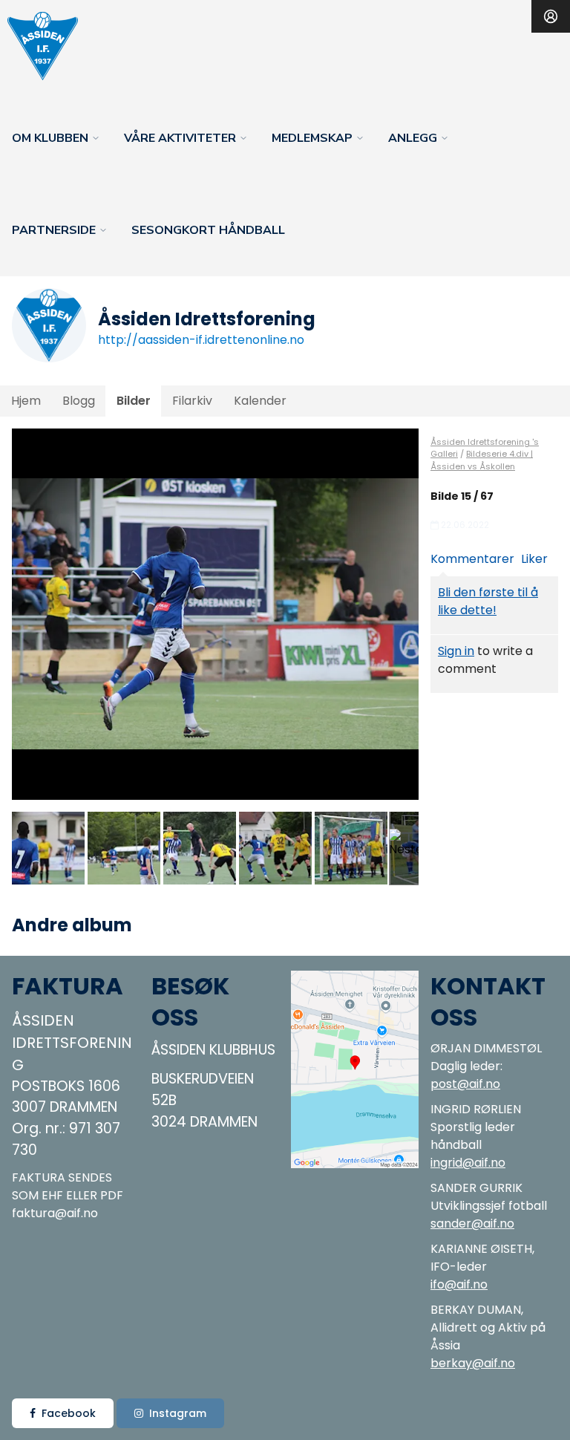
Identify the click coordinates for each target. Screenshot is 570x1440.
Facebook (69, 1413)
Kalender (260, 400)
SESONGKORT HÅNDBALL (208, 230)
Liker (534, 558)
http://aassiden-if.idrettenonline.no (201, 339)
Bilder (134, 400)
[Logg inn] (550, 16)
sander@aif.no (472, 1223)
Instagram (177, 1413)
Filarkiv (192, 400)
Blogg (78, 400)
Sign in (456, 650)
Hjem (26, 400)
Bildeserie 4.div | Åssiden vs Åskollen (481, 460)
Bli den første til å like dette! (488, 601)
